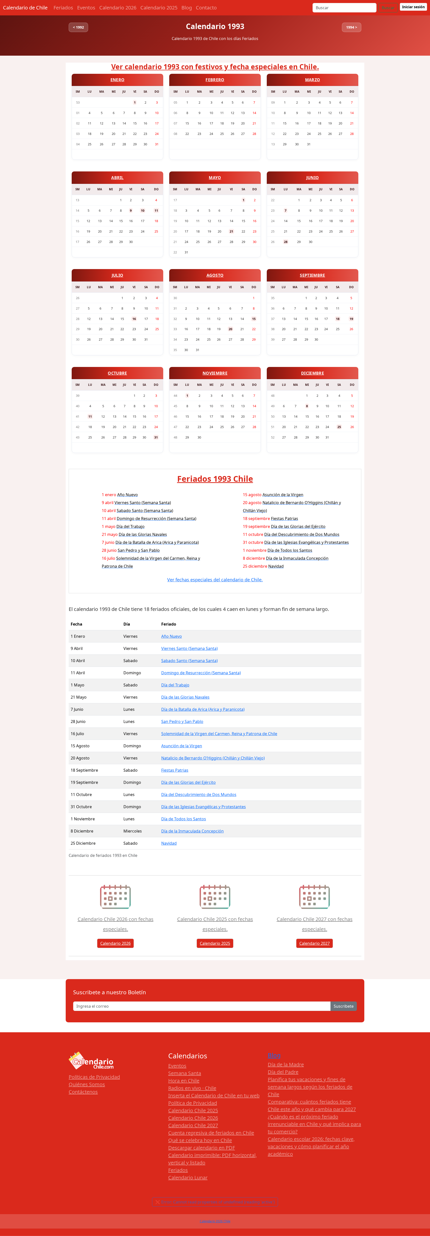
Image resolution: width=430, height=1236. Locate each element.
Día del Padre (283, 1072)
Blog (186, 7)
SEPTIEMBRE (312, 275)
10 (142, 210)
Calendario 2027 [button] (314, 943)
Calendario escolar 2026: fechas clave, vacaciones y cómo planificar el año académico (311, 1146)
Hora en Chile (183, 1080)
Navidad (169, 843)
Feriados (63, 7)
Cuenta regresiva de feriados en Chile (211, 1132)
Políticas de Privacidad (94, 1077)
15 (254, 319)
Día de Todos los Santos (183, 819)
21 (231, 231)
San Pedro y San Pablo (182, 721)
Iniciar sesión (413, 6)
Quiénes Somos (87, 1084)
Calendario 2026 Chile (215, 1221)
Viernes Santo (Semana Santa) (189, 648)
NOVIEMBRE (215, 373)
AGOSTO (215, 275)
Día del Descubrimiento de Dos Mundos (198, 794)
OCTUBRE (117, 373)
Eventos (86, 7)
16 (134, 319)
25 (339, 427)
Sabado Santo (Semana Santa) (189, 660)
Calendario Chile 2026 (193, 1118)
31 (156, 437)
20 (230, 329)
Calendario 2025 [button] (215, 943)
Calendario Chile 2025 (193, 1110)
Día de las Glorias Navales (185, 697)
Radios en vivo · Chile (192, 1088)
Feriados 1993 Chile (215, 478)
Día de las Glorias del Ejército (188, 782)
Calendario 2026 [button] (115, 943)
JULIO (117, 275)
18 (337, 319)
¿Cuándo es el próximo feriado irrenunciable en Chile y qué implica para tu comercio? (314, 1124)
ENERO (117, 79)
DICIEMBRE (312, 373)
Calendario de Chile (25, 7)
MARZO (312, 79)
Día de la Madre (286, 1064)
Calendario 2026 (117, 7)
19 (351, 319)
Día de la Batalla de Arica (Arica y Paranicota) (203, 709)
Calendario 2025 (158, 7)
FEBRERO (215, 79)
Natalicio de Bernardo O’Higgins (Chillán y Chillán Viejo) (213, 758)
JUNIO (312, 177)
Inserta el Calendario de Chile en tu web (214, 1095)
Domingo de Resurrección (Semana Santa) (201, 673)
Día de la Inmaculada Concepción (192, 831)
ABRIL (117, 177)
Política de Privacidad (192, 1103)
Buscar (388, 7)
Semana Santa (184, 1073)
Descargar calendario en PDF (201, 1147)
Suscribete (344, 1006)
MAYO (215, 177)
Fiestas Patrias (174, 770)
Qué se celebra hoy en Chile (200, 1140)
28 (285, 241)
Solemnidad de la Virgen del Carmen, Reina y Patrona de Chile (219, 733)
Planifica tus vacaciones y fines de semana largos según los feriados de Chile (310, 1087)
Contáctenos (83, 1091)
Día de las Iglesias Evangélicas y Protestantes (203, 806)
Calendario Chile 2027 (193, 1125)
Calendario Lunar (188, 1177)
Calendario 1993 (215, 26)
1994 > (351, 27)
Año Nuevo (171, 636)
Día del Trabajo (175, 685)
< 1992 (78, 27)
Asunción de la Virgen (181, 746)
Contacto (206, 7)
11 (156, 210)
